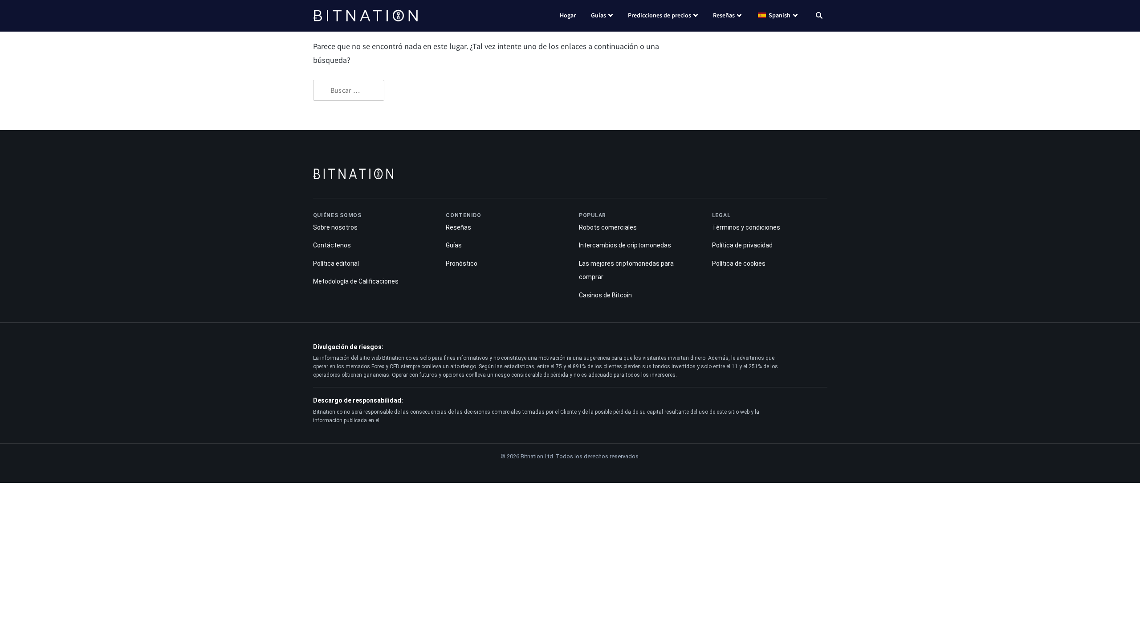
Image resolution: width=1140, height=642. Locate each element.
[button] (819, 16)
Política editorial (336, 263)
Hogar (568, 15)
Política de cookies (738, 263)
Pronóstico (461, 263)
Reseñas (724, 15)
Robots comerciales (608, 227)
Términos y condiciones (746, 227)
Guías (598, 15)
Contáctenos (332, 245)
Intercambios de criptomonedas (625, 245)
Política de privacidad (742, 245)
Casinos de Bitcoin (605, 295)
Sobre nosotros (335, 227)
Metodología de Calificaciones (356, 281)
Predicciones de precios (659, 15)
